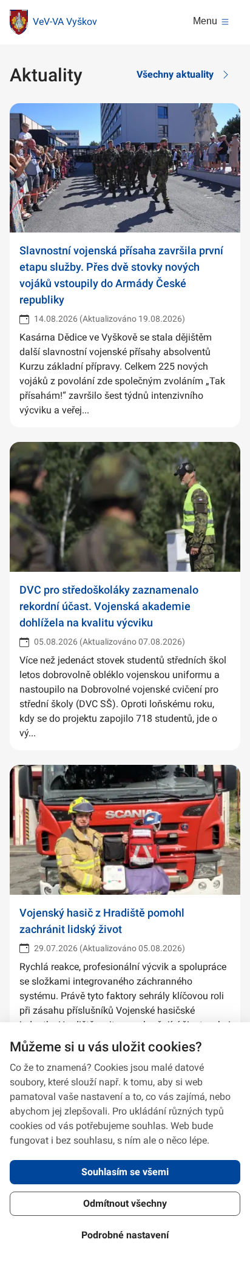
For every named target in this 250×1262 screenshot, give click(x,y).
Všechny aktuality (175, 74)
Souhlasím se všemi (125, 1172)
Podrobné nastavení (125, 1235)
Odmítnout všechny (125, 1203)
